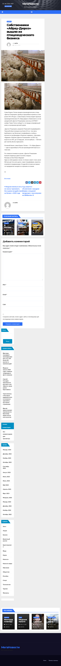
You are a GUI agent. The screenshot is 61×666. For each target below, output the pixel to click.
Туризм (5, 588)
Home (44, 660)
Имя (4, 284)
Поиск (4, 330)
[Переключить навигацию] (31, 12)
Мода (4, 551)
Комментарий (7, 252)
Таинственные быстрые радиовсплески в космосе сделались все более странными (7, 399)
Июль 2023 (6, 476)
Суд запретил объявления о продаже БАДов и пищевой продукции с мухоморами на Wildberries (31, 191)
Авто (4, 526)
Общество (6, 572)
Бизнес (5, 535)
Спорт (5, 580)
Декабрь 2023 (7, 454)
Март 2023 (6, 493)
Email (5, 294)
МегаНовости (30, 3)
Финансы (6, 593)
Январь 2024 (7, 449)
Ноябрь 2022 (7, 510)
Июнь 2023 (6, 481)
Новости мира (7, 563)
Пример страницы (53, 660)
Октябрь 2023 (7, 462)
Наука (5, 555)
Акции (5, 530)
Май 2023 (6, 485)
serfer (16, 43)
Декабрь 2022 (7, 506)
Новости (5, 559)
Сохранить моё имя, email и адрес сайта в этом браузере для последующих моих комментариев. (21, 318)
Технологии (6, 584)
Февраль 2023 (7, 497)
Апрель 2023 (7, 489)
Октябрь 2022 (7, 514)
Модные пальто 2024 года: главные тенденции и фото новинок (7, 371)
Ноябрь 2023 (7, 458)
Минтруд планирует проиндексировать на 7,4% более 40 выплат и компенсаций (7, 358)
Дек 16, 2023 (38, 624)
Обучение (6, 567)
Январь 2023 (7, 502)
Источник (7, 178)
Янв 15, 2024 (8, 624)
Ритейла (9, 21)
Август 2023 (7, 472)
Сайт (4, 304)
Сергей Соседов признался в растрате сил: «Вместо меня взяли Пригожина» (7, 384)
